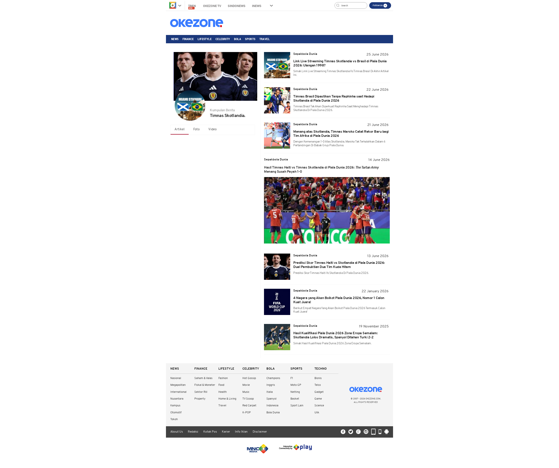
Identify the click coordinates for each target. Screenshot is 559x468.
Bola (237, 39)
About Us (176, 431)
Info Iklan (241, 431)
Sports (250, 39)
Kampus (175, 405)
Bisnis (318, 378)
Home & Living (227, 398)
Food (221, 385)
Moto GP (295, 385)
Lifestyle (205, 39)
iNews (256, 6)
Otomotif (175, 412)
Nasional (175, 378)
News (175, 39)
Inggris (270, 385)
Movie (246, 385)
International (178, 392)
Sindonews (236, 6)
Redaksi (193, 431)
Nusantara (176, 398)
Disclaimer (260, 431)
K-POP (246, 412)
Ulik (316, 412)
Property (199, 398)
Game (318, 398)
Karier (226, 431)
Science (319, 405)
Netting (295, 392)
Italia (269, 392)
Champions (273, 378)
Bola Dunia (273, 412)
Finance (188, 39)
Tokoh (174, 419)
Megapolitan (178, 385)
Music (245, 392)
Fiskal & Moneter (204, 385)
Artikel (179, 129)
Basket (294, 398)
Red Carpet (249, 405)
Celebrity (223, 39)
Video (212, 129)
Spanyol (271, 398)
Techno (320, 369)
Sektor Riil (200, 392)
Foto (196, 129)
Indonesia (272, 405)
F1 (291, 378)
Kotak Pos (210, 431)
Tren (192, 6)
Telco (317, 385)
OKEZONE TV (212, 6)
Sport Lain (296, 405)
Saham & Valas (203, 378)
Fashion (223, 378)
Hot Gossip (249, 378)
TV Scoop (248, 398)
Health (222, 392)
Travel (264, 39)
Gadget (319, 392)
